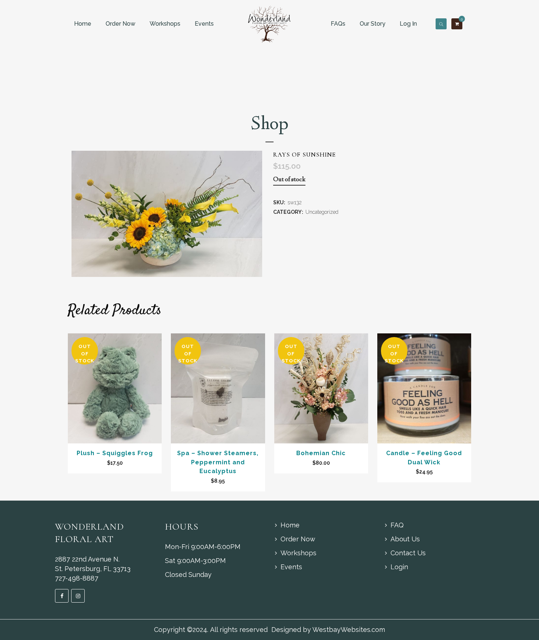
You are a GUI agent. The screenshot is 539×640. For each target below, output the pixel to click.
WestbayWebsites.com (348, 629)
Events (204, 23)
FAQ (397, 525)
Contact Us (408, 553)
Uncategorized (321, 212)
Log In (408, 23)
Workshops (165, 23)
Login (399, 567)
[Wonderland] (270, 24)
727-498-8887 (76, 578)
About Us (405, 539)
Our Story (372, 23)
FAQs (338, 23)
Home (82, 23)
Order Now (120, 23)
